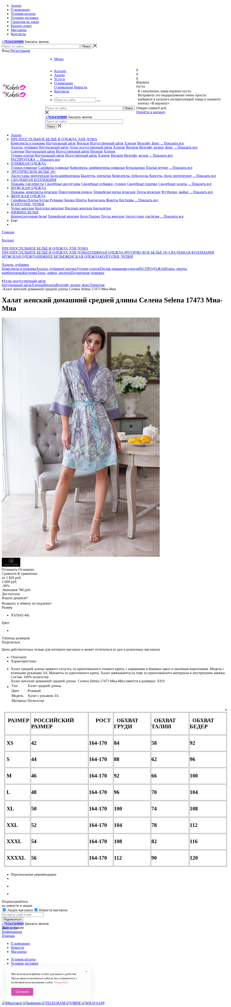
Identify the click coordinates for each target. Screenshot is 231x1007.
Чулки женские (22, 208)
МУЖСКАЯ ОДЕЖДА (19, 256)
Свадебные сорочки (142, 184)
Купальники (135, 167)
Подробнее (61, 982)
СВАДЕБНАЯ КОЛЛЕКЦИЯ (191, 252)
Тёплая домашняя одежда (119, 269)
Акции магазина (20, 910)
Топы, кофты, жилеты (54, 273)
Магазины (19, 952)
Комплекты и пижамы (28, 143)
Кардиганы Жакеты (103, 200)
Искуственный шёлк (81, 155)
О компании (63, 87)
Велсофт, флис (148, 143)
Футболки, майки (175, 192)
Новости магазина (52, 910)
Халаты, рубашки (24, 147)
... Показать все (172, 143)
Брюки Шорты (75, 200)
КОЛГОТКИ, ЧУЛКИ (116, 256)
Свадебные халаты (172, 184)
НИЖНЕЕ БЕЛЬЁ (51, 256)
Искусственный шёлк (106, 143)
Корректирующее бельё (29, 216)
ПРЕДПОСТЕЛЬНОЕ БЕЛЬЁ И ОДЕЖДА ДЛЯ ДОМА (45, 252)
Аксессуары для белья (142, 216)
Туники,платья (22, 155)
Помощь (8, 936)
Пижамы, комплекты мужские (34, 192)
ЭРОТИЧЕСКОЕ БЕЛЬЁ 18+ (146, 252)
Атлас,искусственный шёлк (90, 147)
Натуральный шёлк (61, 143)
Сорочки (17, 151)
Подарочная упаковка (87, 273)
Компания (9, 928)
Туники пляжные (24, 167)
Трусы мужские (148, 192)
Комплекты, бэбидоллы (130, 176)
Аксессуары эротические (30, 176)
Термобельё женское (63, 216)
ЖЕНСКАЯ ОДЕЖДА (82, 256)
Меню (59, 59)
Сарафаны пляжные (53, 167)
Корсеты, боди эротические (170, 176)
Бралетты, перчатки (96, 176)
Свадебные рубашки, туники (103, 184)
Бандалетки (102, 208)
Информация (12, 932)
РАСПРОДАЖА (23, 159)
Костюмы (126, 200)
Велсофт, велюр (136, 155)
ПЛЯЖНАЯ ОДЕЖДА (105, 252)
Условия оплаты (23, 959)
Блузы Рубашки (51, 200)
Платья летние (157, 167)
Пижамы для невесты (27, 184)
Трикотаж (97, 285)
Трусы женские (113, 216)
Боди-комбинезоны (65, 176)
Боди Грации (90, 216)
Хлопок (130, 143)
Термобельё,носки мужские (114, 192)
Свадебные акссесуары (62, 184)
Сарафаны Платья (24, 200)
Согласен (22, 991)
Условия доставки (24, 963)
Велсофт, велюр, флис (156, 147)
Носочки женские (78, 208)
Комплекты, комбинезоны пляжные (97, 167)
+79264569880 (13, 42)
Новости (80, 87)
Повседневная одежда (75, 192)
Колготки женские (49, 208)
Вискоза (83, 143)
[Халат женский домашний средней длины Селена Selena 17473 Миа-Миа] (81, 555)
